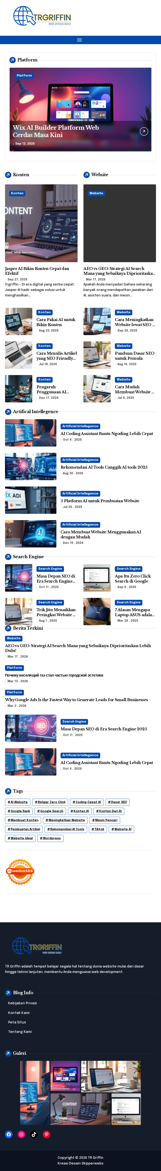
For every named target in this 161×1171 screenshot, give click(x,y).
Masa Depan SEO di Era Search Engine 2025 (55, 581)
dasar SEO (119, 802)
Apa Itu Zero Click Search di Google (133, 578)
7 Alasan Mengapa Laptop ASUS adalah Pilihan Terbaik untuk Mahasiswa (134, 617)
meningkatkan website (67, 820)
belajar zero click (51, 802)
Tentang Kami (20, 1032)
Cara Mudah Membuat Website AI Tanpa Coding (135, 392)
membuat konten (24, 820)
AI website (19, 802)
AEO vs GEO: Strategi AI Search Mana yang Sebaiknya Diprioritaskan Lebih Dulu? (119, 273)
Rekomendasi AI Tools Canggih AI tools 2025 (104, 467)
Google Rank (20, 811)
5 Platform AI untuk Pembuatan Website (100, 501)
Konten (17, 193)
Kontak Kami (19, 1013)
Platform (24, 75)
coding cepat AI (88, 802)
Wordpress (52, 838)
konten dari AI (110, 811)
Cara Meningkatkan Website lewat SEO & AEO (135, 324)
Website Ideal (22, 838)
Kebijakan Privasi (22, 1003)
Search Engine (50, 569)
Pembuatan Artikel (25, 829)
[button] (147, 112)
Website (96, 193)
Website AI (122, 829)
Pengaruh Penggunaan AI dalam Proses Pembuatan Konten (55, 394)
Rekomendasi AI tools (67, 829)
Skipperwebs (92, 1163)
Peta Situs (17, 1022)
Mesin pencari (106, 820)
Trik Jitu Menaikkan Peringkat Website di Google (56, 615)
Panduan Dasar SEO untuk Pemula (134, 356)
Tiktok (99, 829)
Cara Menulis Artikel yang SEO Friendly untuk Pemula (56, 358)
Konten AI (81, 811)
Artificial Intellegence (80, 426)
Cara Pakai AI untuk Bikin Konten (55, 322)
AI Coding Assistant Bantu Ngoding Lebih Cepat (107, 433)
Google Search (51, 811)
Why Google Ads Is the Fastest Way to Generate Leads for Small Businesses (76, 700)
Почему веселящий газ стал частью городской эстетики (54, 675)
